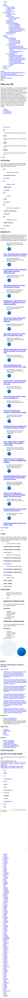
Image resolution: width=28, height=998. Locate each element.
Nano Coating (10, 33)
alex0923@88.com (11, 719)
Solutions (6, 36)
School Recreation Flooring (16, 55)
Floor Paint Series (11, 54)
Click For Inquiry (5, 761)
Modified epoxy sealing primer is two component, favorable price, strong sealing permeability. (15, 302)
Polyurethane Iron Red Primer (17, 47)
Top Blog (16, 763)
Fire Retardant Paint (11, 32)
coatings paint (19, 767)
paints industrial (11, 766)
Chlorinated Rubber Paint (16, 31)
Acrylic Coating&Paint (15, 25)
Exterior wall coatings (15, 17)
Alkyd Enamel (13, 39)
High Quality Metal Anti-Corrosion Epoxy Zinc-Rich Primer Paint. (14, 334)
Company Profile (11, 7)
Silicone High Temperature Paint (17, 29)
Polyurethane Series (11, 44)
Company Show (10, 11)
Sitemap (11, 763)
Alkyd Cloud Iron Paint (15, 41)
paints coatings (12, 767)
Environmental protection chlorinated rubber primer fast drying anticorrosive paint (15, 271)
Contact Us (6, 68)
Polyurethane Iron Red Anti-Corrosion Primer (16, 52)
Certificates (9, 9)
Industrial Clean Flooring (15, 56)
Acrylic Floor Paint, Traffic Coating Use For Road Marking (14, 397)
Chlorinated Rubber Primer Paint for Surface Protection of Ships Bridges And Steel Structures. (15, 477)
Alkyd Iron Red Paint (15, 40)
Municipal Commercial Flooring (17, 58)
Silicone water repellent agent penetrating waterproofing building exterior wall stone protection (14, 494)
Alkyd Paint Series (11, 37)
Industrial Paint (19, 766)
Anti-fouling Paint (11, 13)
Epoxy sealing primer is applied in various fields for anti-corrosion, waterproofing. (14, 443)
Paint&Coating (7, 12)
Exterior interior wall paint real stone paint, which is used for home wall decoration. (15, 382)
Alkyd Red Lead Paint (15, 43)
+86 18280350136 (12, 718)
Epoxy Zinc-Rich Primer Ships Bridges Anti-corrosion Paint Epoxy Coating (15, 254)
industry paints (4, 766)
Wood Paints (10, 20)
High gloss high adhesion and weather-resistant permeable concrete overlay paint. (15, 351)
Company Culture (11, 8)
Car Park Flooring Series (15, 62)
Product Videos (7, 66)
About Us (6, 5)
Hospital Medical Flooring (16, 60)
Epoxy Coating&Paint (15, 24)
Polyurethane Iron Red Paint (16, 46)
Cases (5, 35)
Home (5, 4)
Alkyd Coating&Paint (15, 27)
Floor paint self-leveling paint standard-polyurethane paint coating (15, 366)
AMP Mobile (4, 765)
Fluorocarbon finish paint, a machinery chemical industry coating (15, 411)
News (5, 67)
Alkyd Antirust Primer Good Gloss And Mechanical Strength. (14, 286)
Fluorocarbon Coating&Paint (16, 28)
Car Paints (9, 15)
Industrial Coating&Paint (12, 23)
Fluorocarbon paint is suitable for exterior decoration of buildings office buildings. (15, 460)
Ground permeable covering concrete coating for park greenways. (15, 509)
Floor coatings (13, 19)
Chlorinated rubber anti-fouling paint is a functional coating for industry (15, 427)
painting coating (4, 767)
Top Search (22, 763)
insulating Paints (10, 21)
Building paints (10, 16)
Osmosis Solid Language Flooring (18, 59)
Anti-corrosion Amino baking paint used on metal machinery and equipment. (14, 319)
